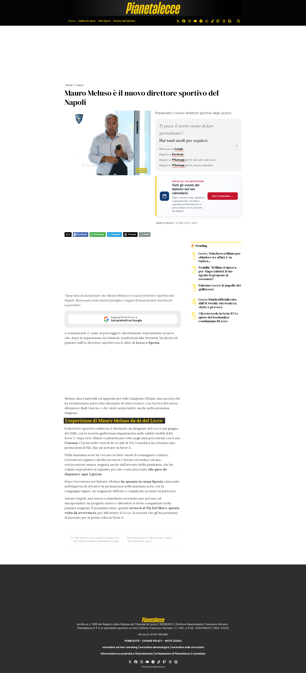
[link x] (178, 20)
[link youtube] (195, 20)
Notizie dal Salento (124, 21)
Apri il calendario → (222, 196)
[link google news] (230, 20)
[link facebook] (184, 20)
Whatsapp (178, 160)
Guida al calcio (86, 21)
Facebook (178, 154)
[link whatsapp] (207, 20)
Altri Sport (104, 21)
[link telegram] (201, 20)
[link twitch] (218, 20)
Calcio (79, 85)
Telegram (115, 234)
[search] (238, 20)
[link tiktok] (212, 20)
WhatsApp (99, 234)
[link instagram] (189, 20)
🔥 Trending (199, 246)
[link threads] (224, 20)
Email (146, 234)
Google (179, 149)
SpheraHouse (159, 666)
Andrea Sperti (164, 222)
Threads (132, 234)
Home (69, 85)
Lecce (72, 21)
